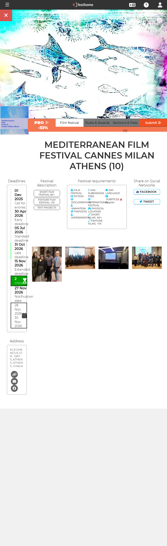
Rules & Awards (97, 123)
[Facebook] (14, 388)
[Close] (6, 15)
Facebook (148, 191)
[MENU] (7, 5)
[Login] (160, 4)
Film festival (69, 123)
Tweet (148, 201)
